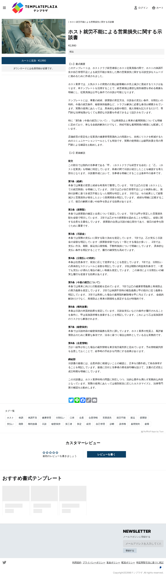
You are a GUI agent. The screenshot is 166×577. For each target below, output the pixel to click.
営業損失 (107, 417)
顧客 (147, 423)
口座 (72, 417)
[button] (34, 60)
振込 (132, 417)
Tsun (161, 431)
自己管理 (100, 423)
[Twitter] (4, 562)
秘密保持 (55, 423)
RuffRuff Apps (149, 431)
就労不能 (121, 417)
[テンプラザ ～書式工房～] (36, 7)
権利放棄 (32, 423)
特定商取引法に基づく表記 (150, 562)
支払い (10, 423)
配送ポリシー (128, 562)
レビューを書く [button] (106, 454)
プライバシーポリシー (94, 562)
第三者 (68, 423)
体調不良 (32, 417)
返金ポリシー (113, 562)
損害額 (143, 417)
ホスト (10, 417)
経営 (88, 423)
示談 (44, 423)
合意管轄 (93, 417)
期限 (21, 423)
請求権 (122, 423)
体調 (21, 417)
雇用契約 (135, 423)
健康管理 (46, 417)
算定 (79, 423)
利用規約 (76, 562)
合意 (81, 417)
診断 (112, 423)
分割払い (60, 417)
